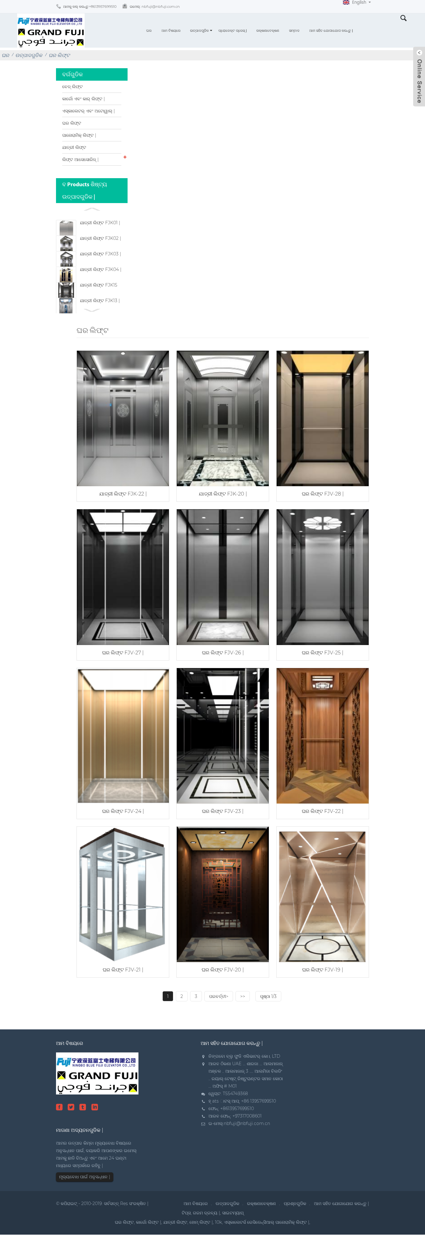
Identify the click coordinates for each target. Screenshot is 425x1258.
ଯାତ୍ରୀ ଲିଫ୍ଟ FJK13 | (100, 300)
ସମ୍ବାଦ (294, 30)
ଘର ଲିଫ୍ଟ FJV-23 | (223, 811)
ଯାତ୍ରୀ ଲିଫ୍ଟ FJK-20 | (223, 494)
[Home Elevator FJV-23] (223, 734)
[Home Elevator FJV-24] (123, 734)
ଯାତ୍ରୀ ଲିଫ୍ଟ (74, 147)
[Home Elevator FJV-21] (123, 893)
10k (218, 1222)
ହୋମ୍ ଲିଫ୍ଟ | (201, 1222)
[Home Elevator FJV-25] (323, 576)
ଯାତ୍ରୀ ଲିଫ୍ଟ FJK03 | (100, 254)
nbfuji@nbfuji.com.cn (247, 1123)
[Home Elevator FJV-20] (223, 893)
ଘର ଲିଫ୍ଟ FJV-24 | (123, 811)
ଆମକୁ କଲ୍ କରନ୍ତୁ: (89, 6)
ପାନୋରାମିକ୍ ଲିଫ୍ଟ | (79, 135)
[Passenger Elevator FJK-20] (223, 417)
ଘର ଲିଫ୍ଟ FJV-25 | (322, 653)
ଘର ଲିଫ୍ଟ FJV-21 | (123, 970)
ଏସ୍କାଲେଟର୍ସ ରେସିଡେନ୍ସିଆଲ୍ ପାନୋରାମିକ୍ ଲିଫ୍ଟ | (266, 1222)
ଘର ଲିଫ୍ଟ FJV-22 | (322, 811)
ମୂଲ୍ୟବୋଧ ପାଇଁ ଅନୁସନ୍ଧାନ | (84, 1177)
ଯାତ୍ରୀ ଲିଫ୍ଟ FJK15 (98, 285)
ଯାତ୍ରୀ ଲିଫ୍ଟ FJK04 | (100, 269)
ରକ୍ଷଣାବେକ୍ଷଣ (267, 30)
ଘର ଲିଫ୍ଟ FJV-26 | (223, 653)
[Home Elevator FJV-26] (223, 576)
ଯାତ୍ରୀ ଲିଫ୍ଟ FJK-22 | (123, 494)
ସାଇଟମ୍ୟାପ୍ (233, 1213)
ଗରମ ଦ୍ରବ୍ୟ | (206, 1213)
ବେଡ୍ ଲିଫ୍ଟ (72, 86)
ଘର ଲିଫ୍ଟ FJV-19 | (322, 970)
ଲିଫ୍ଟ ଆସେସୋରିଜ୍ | (80, 159)
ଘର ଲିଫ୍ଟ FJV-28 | (323, 494)
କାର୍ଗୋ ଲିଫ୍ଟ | (148, 1222)
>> (242, 996)
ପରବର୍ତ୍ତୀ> (218, 996)
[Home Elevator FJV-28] (323, 417)
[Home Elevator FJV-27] (123, 576)
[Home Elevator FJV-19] (323, 893)
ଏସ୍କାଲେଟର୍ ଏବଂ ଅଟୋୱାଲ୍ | (88, 111)
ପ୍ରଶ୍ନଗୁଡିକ (295, 1203)
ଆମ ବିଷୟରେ (170, 30)
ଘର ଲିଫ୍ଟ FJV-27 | (123, 653)
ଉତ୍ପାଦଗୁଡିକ (199, 30)
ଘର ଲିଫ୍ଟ (59, 55)
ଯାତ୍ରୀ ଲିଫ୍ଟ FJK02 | (100, 238)
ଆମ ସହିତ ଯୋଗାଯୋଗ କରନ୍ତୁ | (331, 30)
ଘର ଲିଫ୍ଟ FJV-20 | (223, 970)
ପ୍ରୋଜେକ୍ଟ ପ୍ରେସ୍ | (232, 30)
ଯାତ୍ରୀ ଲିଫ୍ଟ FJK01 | (100, 222)
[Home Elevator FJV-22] (323, 734)
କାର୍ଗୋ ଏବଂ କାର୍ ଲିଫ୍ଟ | (83, 99)
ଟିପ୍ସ (186, 1213)
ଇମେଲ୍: (155, 6)
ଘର (149, 30)
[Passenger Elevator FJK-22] (123, 417)
